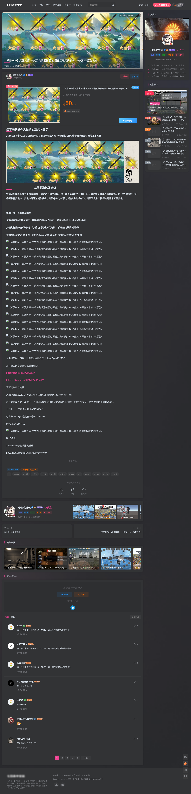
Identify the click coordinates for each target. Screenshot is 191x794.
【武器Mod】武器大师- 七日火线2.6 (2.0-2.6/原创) (169, 104)
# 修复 (62, 474)
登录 (141, 5)
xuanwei (21, 662)
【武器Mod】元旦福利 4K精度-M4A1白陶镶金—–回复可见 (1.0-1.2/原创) (169, 108)
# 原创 (34, 474)
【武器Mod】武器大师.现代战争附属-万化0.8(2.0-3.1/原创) (169, 100)
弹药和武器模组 (30, 469)
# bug (71, 474)
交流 (41, 4)
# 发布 (115, 474)
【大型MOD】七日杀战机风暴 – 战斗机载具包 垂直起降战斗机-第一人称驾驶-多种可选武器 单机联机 (174, 175)
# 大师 (44, 474)
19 (27, 512)
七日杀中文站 (78, 779)
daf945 (20, 700)
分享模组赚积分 (163, 5)
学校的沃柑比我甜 (25, 718)
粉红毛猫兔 (18, 75)
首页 (34, 4)
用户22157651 (23, 738)
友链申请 (56, 775)
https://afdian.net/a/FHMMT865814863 (25, 380)
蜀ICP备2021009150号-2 (93, 779)
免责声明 (67, 775)
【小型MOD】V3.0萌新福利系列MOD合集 (174, 161)
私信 (136, 76)
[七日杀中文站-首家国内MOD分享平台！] (16, 775)
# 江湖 (105, 474)
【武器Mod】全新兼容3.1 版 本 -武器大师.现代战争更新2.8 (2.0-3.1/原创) (169, 97)
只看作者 (136, 617)
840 (39, 512)
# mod (16, 474)
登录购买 (129, 120)
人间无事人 (22, 644)
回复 (25, 634)
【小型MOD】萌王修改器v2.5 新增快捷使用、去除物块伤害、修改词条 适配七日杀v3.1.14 (174, 197)
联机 (48, 4)
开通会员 (179, 5)
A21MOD (16, 66)
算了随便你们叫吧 (25, 681)
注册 (146, 5)
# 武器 (25, 474)
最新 (7, 617)
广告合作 (77, 775)
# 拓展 (53, 474)
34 (124, 15)
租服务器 (78, 4)
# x (79, 474)
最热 (13, 617)
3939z (19, 625)
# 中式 (87, 474)
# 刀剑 (96, 474)
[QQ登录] (72, 607)
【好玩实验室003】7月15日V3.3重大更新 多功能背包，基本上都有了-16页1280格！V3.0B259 (174, 186)
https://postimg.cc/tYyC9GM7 (20, 372)
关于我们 (87, 775)
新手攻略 (57, 4)
